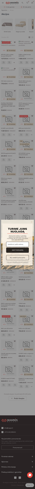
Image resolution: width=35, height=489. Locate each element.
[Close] (31, 222)
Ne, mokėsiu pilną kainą (17, 257)
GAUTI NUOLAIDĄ (17, 250)
